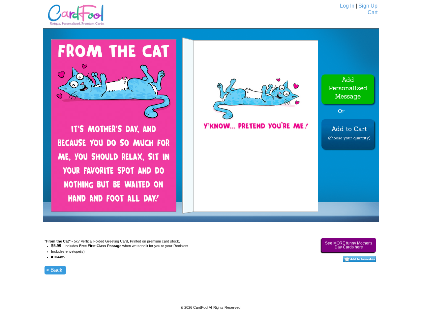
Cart (372, 12)
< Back (54, 270)
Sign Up (367, 6)
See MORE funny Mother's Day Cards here (348, 245)
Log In (347, 6)
